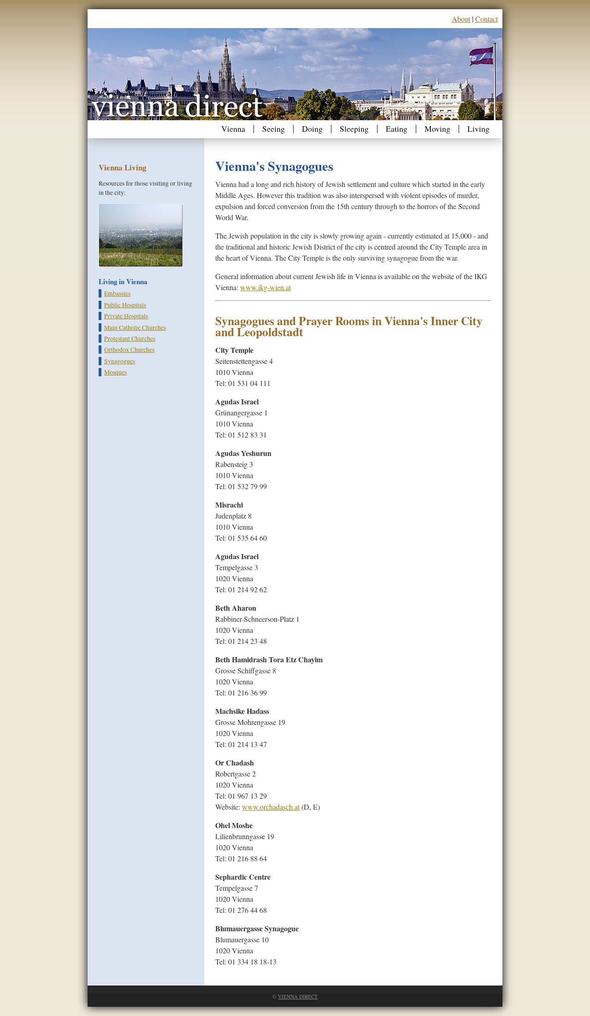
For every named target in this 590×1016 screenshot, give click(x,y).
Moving (437, 129)
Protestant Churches (129, 338)
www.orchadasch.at (271, 807)
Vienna (233, 129)
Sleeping (354, 129)
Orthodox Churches (129, 349)
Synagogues (119, 361)
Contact (486, 18)
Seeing (273, 129)
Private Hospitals (126, 316)
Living (478, 129)
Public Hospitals (125, 305)
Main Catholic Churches (135, 327)
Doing (312, 129)
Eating (396, 129)
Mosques (115, 372)
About (461, 18)
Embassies (117, 293)
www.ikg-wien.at (265, 287)
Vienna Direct (298, 996)
